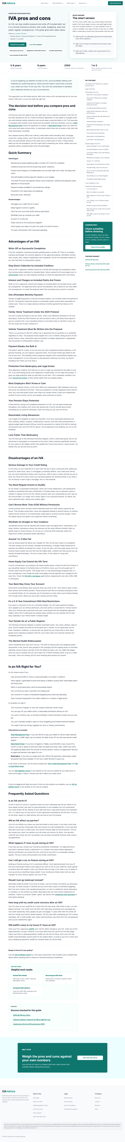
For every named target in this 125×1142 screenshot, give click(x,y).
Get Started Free (115, 3)
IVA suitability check (23, 955)
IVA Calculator (37, 1113)
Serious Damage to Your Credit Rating (98, 146)
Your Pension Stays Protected (95, 133)
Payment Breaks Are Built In (95, 121)
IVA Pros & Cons (38, 1109)
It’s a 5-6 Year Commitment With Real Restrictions (98, 171)
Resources (82, 3)
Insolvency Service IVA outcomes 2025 (29, 1024)
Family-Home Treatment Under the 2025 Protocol (97, 112)
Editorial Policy (68, 1098)
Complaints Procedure (70, 1109)
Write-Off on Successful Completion (97, 94)
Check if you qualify (17, 44)
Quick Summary (90, 89)
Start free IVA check (90, 1058)
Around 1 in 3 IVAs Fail (93, 161)
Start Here (44, 3)
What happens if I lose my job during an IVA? (98, 196)
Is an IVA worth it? (92, 189)
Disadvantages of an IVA (92, 143)
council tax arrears (20, 378)
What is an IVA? (37, 1101)
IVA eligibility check (22, 771)
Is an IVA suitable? (35, 44)
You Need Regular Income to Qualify (97, 149)
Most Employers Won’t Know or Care (97, 130)
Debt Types (70, 3)
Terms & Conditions (69, 1105)
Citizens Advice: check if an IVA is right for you (31, 1020)
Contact (97, 1101)
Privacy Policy (68, 1101)
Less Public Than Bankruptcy (95, 139)
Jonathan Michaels (20, 33)
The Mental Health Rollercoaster (96, 179)
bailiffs (31, 929)
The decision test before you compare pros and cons (96, 84)
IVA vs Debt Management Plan (59, 764)
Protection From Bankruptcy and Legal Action (98, 125)
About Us (97, 1098)
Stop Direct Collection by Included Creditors (97, 99)
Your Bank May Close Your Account (97, 167)
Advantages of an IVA (91, 92)
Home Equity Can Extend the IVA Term (98, 164)
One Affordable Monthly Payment (97, 108)
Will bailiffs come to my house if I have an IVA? (98, 214)
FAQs (96, 1109)
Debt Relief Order (55, 126)
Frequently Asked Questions (93, 186)
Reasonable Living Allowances (96, 136)
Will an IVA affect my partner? (95, 192)
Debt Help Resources (39, 1116)
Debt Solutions (57, 3)
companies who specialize (65, 894)
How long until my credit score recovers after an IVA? (98, 209)
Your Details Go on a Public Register (97, 176)
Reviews (97, 1105)
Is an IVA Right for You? (92, 183)
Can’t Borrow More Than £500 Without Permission (98, 153)
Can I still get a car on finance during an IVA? (98, 201)
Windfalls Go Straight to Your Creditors (98, 157)
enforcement (13, 275)
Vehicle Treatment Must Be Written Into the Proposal (98, 117)
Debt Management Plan (20, 735)
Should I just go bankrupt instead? (97, 205)
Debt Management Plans (40, 1105)
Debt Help (36, 1098)
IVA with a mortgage (32, 576)
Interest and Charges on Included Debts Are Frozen (97, 104)
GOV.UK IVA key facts (21, 1015)
